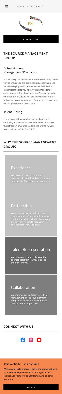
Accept (31, 387)
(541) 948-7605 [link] (38, 6)
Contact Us (31, 39)
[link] (31, 24)
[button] (6, 6)
